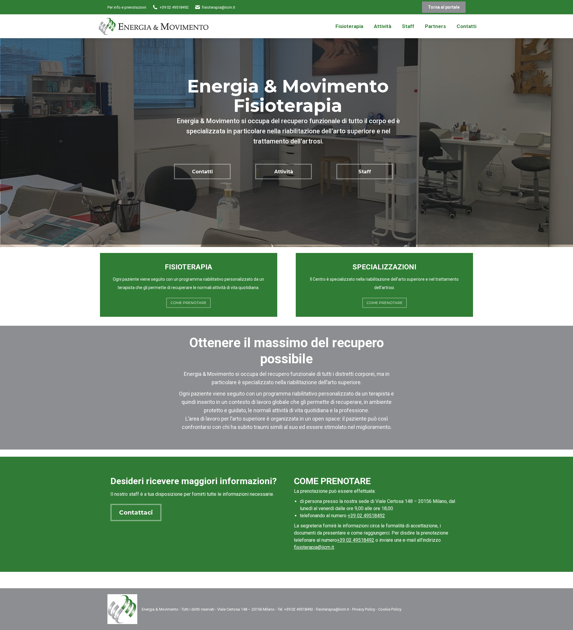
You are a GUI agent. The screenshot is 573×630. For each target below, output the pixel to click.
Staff (364, 172)
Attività (283, 172)
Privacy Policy (363, 609)
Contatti (202, 172)
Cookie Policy (389, 609)
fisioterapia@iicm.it (314, 547)
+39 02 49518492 (366, 515)
